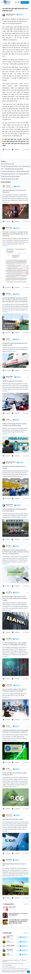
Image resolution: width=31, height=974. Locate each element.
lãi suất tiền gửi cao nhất (8, 163)
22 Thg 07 (8, 228)
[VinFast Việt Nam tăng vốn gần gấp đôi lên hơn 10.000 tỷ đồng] (15, 528)
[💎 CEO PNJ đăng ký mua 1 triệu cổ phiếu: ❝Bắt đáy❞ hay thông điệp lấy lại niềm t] (15, 667)
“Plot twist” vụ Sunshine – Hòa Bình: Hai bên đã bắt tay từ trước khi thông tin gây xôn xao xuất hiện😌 (15, 233)
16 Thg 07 (8, 420)
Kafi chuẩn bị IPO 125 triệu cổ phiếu (12, 819)
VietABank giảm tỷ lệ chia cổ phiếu (12, 381)
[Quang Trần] (3, 685)
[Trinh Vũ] (3, 186)
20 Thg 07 (8, 294)
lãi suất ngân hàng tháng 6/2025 (10, 166)
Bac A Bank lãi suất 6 (25, 166)
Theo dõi (20, 14)
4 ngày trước (9, 187)
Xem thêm (4, 202)
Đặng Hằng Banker (11, 14)
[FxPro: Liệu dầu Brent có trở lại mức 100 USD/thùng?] (15, 211)
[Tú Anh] (3, 339)
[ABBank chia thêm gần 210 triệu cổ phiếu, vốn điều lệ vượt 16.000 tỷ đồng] (15, 444)
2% (3, 168)
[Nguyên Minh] (3, 377)
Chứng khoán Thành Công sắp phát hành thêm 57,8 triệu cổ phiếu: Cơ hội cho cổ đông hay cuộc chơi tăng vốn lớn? (15, 551)
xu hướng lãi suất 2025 (22, 173)
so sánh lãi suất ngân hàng (8, 171)
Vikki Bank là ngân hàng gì (8, 173)
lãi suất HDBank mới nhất (23, 171)
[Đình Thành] (3, 228)
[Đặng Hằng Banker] (3, 462)
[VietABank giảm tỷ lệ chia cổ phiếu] (15, 402)
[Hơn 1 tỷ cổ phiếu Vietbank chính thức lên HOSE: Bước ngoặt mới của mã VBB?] (15, 708)
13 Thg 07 (8, 769)
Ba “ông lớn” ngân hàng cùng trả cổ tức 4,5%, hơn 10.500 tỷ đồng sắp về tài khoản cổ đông (14, 598)
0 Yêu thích (7, 149)
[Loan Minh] (3, 592)
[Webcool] (15, 155)
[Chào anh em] (5, 908)
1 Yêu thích (7, 539)
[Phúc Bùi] (3, 294)
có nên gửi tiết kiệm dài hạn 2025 (10, 178)
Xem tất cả (25, 933)
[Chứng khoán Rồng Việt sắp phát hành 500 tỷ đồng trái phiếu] (15, 360)
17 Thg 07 (8, 377)
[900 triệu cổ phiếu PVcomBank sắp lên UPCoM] (15, 487)
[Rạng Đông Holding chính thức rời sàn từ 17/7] (15, 886)
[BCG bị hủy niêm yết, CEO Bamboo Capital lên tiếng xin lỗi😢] (15, 797)
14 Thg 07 (8, 639)
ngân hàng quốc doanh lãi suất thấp (11, 176)
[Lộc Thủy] (3, 546)
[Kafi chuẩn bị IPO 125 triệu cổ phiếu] (15, 842)
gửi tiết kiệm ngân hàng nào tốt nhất (14, 168)
